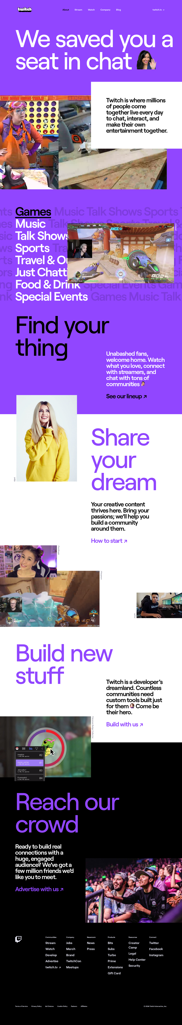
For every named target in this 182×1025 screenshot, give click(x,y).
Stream (78, 9)
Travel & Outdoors (60, 259)
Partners (74, 1006)
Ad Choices (49, 1006)
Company (105, 9)
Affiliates (84, 1006)
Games (33, 211)
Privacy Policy (36, 1006)
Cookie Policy (62, 1006)
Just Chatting (48, 272)
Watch (91, 9)
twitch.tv (157, 9)
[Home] (25, 11)
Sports (32, 247)
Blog (118, 9)
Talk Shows (43, 235)
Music (30, 223)
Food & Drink (47, 284)
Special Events (51, 296)
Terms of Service (21, 1006)
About (65, 9)
